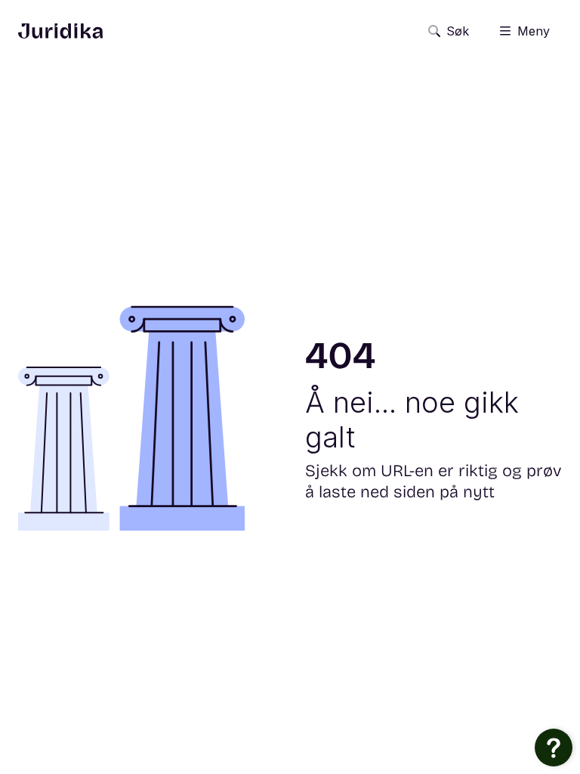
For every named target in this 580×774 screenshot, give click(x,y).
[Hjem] (60, 31)
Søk (457, 31)
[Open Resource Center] (553, 747)
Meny (533, 31)
